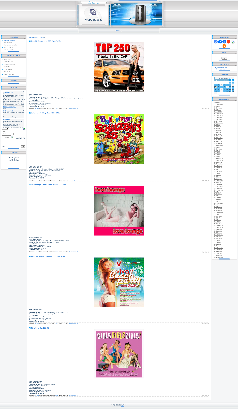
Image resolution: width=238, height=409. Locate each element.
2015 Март (217, 214)
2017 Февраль (218, 257)
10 (216, 87)
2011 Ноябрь (218, 139)
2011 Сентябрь (218, 136)
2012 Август (218, 156)
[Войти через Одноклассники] (224, 46)
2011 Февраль (218, 123)
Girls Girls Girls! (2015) (40, 328)
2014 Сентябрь (218, 203)
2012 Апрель (218, 149)
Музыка (6, 69)
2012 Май (217, 151)
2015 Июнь (217, 220)
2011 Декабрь (218, 141)
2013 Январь (218, 166)
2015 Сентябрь (218, 225)
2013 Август (218, 179)
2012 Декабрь (218, 164)
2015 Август (218, 223)
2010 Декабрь (218, 119)
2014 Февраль (218, 190)
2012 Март (217, 147)
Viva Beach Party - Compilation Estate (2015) (48, 256)
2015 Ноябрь (218, 229)
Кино (5, 66)
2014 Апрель (218, 193)
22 (230, 89)
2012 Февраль (218, 145)
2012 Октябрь (218, 160)
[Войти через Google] (233, 42)
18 (218, 89)
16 (233, 87)
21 (227, 89)
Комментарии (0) (73, 108)
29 (230, 91)
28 (227, 91)
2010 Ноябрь (218, 117)
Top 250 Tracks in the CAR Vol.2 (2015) (45, 41)
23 (233, 89)
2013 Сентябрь (218, 180)
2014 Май (217, 195)
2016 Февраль (218, 235)
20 (224, 89)
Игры (5, 71)
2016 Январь (218, 233)
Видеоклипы (7, 74)
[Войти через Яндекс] (228, 41)
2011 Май (217, 128)
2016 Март (217, 236)
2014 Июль (217, 199)
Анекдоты (7, 61)
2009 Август (218, 102)
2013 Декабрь (218, 186)
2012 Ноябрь (218, 162)
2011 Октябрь (218, 138)
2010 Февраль (218, 104)
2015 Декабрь (218, 231)
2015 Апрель (218, 216)
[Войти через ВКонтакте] (220, 41)
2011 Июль (217, 132)
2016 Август (218, 246)
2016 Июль (217, 244)
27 (224, 91)
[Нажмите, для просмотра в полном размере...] (119, 91)
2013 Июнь (217, 175)
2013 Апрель (218, 171)
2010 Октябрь (218, 115)
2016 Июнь (217, 242)
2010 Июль (217, 110)
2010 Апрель (218, 108)
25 (218, 91)
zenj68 (56, 108)
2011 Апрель (218, 126)
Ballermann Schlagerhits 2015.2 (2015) (45, 113)
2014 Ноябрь (218, 207)
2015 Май (217, 218)
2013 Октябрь (218, 182)
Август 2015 (224, 78)
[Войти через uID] (216, 41)
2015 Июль (217, 221)
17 (216, 89)
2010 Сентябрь (218, 113)
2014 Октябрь (218, 205)
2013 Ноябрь (218, 184)
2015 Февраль (218, 212)
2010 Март (217, 106)
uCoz (122, 406)
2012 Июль (217, 154)
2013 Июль (217, 177)
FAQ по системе (220, 69)
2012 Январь (218, 143)
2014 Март (217, 192)
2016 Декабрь (218, 253)
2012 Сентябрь (218, 158)
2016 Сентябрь (218, 248)
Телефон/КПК (8, 64)
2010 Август (218, 111)
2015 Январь (218, 210)
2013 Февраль (218, 167)
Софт (5, 59)
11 (218, 87)
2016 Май (217, 240)
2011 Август (217, 134)
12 (221, 87)
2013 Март (217, 169)
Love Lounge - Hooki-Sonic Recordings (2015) (48, 185)
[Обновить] (24, 128)
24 (216, 91)
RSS (160, 2)
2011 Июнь (217, 130)
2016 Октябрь (218, 249)
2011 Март (217, 125)
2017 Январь (218, 255)
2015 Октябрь (218, 227)
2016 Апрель (218, 238)
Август (42, 37)
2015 (36, 37)
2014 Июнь (217, 197)
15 (230, 87)
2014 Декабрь (218, 208)
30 (233, 91)
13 (224, 87)
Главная (117, 30)
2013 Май (217, 173)
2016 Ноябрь (218, 251)
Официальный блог (221, 67)
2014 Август (218, 201)
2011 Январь (218, 121)
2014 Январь (218, 188)
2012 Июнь (217, 152)
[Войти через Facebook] (224, 41)
